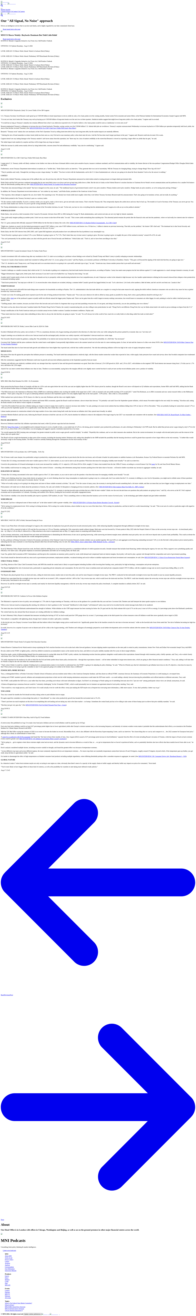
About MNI (8, 1256)
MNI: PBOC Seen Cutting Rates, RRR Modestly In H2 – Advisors (92, 542)
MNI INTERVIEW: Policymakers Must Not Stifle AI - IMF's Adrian (121, 487)
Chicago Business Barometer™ (14, 1310)
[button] (98, 3)
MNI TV (7, 1294)
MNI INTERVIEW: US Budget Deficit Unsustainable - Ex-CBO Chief (93, 223)
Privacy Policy (9, 1259)
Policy (7, 1278)
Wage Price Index (13, 427)
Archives (7, 1263)
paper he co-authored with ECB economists (16, 737)
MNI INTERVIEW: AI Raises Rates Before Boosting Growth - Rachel (96, 502)
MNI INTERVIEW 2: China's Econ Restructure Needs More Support (166, 557)
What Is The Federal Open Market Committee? (18, 1303)
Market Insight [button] (5, 10)
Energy (7, 1276)
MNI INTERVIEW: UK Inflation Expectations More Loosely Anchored (42, 739)
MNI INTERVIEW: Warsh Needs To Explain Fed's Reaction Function (53, 184)
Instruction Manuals (10, 1270)
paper (153, 464)
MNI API (7, 1285)
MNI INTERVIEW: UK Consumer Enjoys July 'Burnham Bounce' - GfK (162, 756)
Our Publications (10, 1269)
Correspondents (9, 1267)
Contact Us (16, 11)
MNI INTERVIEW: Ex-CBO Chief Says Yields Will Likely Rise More (53, 128)
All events (8, 1298)
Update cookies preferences (32, 1314)
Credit (6, 1281)
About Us (9, 11)
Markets (7, 1279)
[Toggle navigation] (1, 8)
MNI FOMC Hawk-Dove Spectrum (15, 1307)
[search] (2, 6)
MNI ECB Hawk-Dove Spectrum (14, 1308)
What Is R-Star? (9, 1305)
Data (6, 1283)
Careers (22, 11)
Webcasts (7, 1296)
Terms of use (8, 1258)
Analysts (7, 1265)
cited (12, 298)
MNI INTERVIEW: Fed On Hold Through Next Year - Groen (46, 705)
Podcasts (7, 1292)
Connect (3, 11)
